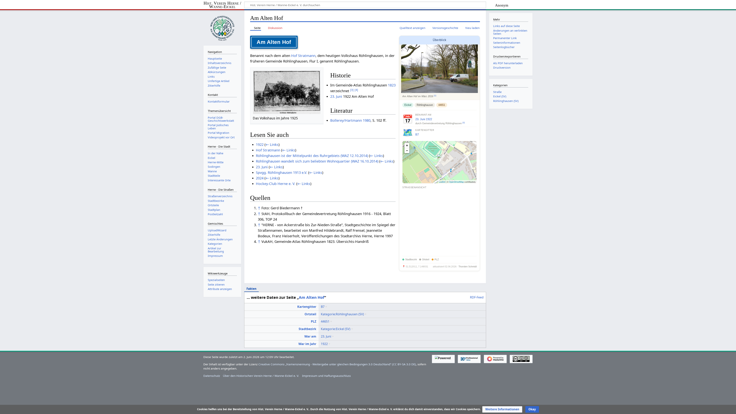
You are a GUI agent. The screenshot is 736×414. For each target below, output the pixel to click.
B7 (417, 134)
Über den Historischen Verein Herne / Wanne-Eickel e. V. (261, 376)
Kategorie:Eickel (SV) (335, 329)
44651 (441, 105)
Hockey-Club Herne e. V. (275, 183)
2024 (260, 178)
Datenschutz (211, 376)
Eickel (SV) (499, 96)
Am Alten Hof (311, 297)
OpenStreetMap (456, 181)
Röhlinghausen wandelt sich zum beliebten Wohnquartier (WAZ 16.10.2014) (317, 161)
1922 (429, 119)
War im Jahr (307, 344)
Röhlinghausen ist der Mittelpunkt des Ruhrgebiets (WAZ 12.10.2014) (312, 155)
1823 (392, 85)
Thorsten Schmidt (467, 266)
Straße (497, 92)
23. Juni (420, 119)
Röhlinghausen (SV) (505, 101)
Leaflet (442, 181)
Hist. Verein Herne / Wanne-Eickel (222, 5)
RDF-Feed (477, 297)
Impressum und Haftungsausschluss (326, 376)
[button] (502, 409)
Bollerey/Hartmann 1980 (350, 120)
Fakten (251, 289)
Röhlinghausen (425, 105)
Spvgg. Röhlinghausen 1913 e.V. (281, 172)
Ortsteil (310, 314)
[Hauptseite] (222, 27)
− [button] (407, 151)
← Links (271, 144)
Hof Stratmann (303, 55)
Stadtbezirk (307, 329)
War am (310, 336)
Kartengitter (306, 307)
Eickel (407, 105)
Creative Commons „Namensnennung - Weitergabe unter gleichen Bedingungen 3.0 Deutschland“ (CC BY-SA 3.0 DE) (337, 364)
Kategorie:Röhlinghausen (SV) (342, 314)
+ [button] (407, 145)
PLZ (313, 321)
